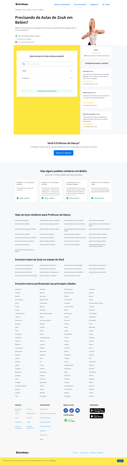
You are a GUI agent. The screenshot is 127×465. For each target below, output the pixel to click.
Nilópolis (18, 344)
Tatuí (16, 396)
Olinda (91, 334)
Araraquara (67, 368)
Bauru (41, 358)
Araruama (67, 375)
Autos (17, 418)
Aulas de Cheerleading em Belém (49, 224)
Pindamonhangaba (20, 386)
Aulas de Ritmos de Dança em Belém (26, 237)
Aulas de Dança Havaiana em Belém (25, 229)
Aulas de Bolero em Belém (96, 220)
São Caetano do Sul (45, 320)
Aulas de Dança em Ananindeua (73, 265)
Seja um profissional (62, 4)
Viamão (66, 344)
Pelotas (42, 368)
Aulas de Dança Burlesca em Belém (74, 224)
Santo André (43, 303)
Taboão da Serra (20, 313)
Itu (40, 362)
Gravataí (42, 344)
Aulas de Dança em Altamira (48, 265)
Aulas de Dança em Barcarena (97, 265)
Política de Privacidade (96, 453)
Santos (91, 300)
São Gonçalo (68, 313)
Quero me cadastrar (63, 153)
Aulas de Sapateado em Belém (98, 237)
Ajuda (41, 439)
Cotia (90, 324)
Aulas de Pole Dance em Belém (98, 234)
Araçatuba (67, 396)
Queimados (43, 382)
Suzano (66, 324)
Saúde (28, 422)
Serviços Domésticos (30, 427)
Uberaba (91, 368)
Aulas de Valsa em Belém (22, 244)
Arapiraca (18, 324)
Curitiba (17, 296)
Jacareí (91, 341)
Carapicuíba (92, 320)
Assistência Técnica (18, 410)
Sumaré (66, 337)
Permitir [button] (120, 461)
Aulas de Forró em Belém (22, 234)
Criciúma (67, 379)
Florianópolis (68, 300)
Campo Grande (68, 306)
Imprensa (75, 453)
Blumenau (92, 327)
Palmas (91, 344)
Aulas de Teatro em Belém (72, 241)
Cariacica (67, 348)
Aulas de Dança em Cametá (48, 269)
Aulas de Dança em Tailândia (48, 275)
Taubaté (42, 348)
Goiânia (42, 293)
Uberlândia (92, 317)
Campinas (67, 303)
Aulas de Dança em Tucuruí (72, 275)
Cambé (91, 393)
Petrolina (42, 379)
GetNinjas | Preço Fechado (48, 413)
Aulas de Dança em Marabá (97, 269)
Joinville (91, 306)
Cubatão (17, 393)
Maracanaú (18, 372)
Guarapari (92, 379)
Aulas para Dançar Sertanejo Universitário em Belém (97, 245)
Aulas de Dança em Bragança (23, 269)
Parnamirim (18, 351)
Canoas (66, 317)
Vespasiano (43, 372)
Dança (29, 10)
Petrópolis (67, 355)
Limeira (17, 358)
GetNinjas (18, 10)
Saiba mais (53, 460)
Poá (90, 358)
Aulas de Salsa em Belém (47, 237)
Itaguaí (42, 389)
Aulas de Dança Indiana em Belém (50, 229)
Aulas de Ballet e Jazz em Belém (73, 220)
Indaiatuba (18, 337)
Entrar (107, 4)
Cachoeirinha (19, 348)
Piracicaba (18, 334)
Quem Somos (44, 409)
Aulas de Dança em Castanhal (73, 269)
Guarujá (42, 324)
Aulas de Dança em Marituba (23, 272)
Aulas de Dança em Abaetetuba (24, 265)
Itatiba (91, 375)
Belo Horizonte (69, 293)
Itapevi (66, 331)
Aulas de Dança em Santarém (97, 272)
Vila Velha (42, 310)
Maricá (66, 351)
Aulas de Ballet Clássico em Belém (50, 220)
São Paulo (43, 289)
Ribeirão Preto (44, 300)
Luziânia (66, 382)
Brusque (17, 389)
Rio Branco (18, 289)
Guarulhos (43, 296)
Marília (91, 382)
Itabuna (91, 396)
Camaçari (92, 351)
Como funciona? (80, 4)
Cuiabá (17, 310)
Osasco (17, 306)
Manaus (42, 306)
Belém (41, 10)
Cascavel (17, 362)
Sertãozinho (68, 389)
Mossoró (91, 386)
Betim (41, 331)
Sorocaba (92, 310)
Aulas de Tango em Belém (47, 241)
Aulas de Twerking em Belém (97, 241)
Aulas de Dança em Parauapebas (73, 272)
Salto (16, 379)
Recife (17, 303)
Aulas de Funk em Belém (47, 234)
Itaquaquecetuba (45, 337)
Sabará (17, 365)
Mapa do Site (44, 435)
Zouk (34, 10)
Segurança (94, 4)
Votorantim (92, 362)
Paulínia (66, 358)
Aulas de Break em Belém (22, 224)
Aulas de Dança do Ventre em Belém (99, 229)
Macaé (91, 348)
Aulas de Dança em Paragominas (49, 272)
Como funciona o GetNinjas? (26, 42)
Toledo (42, 386)
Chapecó (42, 375)
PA (37, 10)
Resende (42, 393)
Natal (16, 327)
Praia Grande (93, 313)
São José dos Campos (46, 313)
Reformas (30, 418)
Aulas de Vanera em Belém (47, 244)
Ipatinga (17, 375)
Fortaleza (92, 289)
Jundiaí (17, 317)
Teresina (42, 341)
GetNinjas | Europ (45, 418)
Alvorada (17, 355)
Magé (66, 372)
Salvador (17, 293)
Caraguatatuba (68, 365)
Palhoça (91, 389)
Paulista (91, 355)
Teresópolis (92, 372)
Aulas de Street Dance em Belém (24, 241)
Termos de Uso (84, 453)
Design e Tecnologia (18, 427)
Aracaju (91, 331)
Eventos (29, 409)
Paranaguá (43, 396)
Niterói (66, 296)
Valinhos (17, 341)
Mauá (65, 327)
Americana (43, 351)
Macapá (66, 393)
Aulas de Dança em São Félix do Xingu (26, 275)
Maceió (42, 334)
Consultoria (18, 422)
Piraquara (18, 368)
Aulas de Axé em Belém (22, 220)
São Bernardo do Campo (96, 303)
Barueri (91, 296)
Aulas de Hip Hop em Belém (72, 234)
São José (67, 320)
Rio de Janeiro (68, 289)
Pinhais (66, 341)
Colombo (92, 337)
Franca (42, 365)
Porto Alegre (19, 300)
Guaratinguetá (68, 386)
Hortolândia (68, 334)
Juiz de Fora (18, 320)
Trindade (17, 382)
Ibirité (66, 362)
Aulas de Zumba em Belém (72, 244)
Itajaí (16, 331)
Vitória (42, 317)
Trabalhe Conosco (45, 422)
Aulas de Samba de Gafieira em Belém (75, 237)
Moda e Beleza (31, 413)
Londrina (42, 327)
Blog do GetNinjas (45, 426)
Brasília (91, 293)
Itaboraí (91, 365)
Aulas (24, 10)
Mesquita (42, 355)
